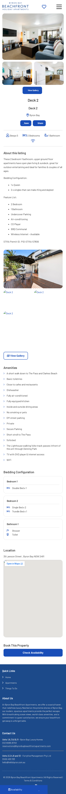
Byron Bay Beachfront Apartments (27, 777)
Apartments (11, 682)
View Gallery (33, 90)
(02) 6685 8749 (9, 742)
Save (26, 123)
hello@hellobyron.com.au (13, 762)
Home (8, 677)
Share (40, 123)
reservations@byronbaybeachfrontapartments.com (26, 746)
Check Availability (33, 652)
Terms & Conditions (33, 780)
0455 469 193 (8, 759)
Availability (16, 789)
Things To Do (11, 688)
